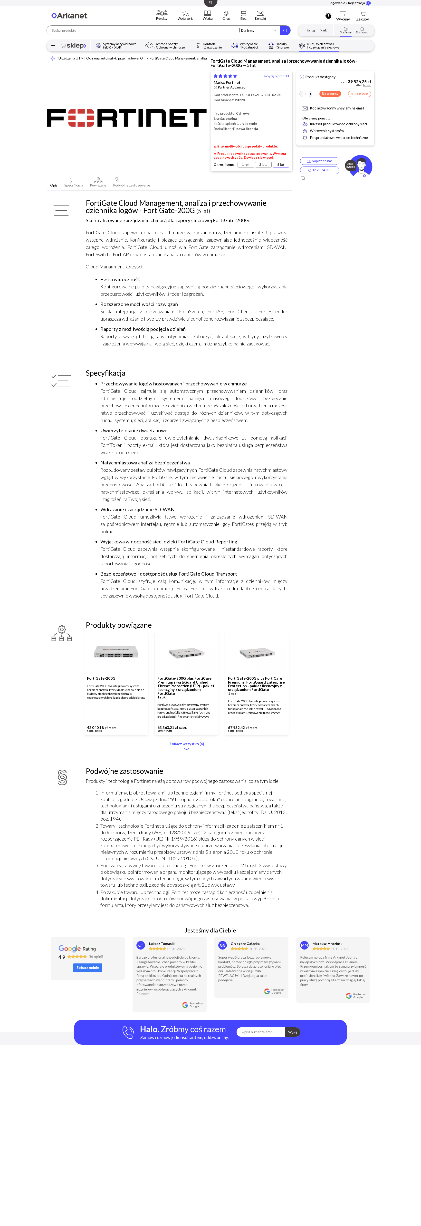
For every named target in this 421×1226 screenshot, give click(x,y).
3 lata (263, 164)
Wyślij (292, 1032)
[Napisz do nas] (358, 167)
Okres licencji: (225, 164)
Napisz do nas (321, 161)
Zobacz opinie (88, 967)
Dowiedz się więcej (258, 157)
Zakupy (362, 19)
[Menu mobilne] (53, 46)
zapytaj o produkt (276, 76)
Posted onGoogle (196, 1005)
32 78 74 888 (321, 170)
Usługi (311, 30)
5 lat (281, 164)
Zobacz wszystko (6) (186, 744)
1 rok (245, 164)
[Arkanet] (52, 58)
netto (90, 731)
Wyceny (343, 19)
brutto (98, 731)
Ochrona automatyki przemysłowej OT (115, 58)
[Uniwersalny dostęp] (328, 16)
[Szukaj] (285, 30)
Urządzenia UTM (71, 58)
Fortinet (233, 82)
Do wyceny (330, 94)
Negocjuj (129, 729)
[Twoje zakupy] (362, 13)
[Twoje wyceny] (343, 13)
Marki (323, 30)
